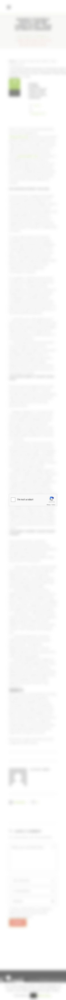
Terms (53, 504)
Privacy (48, 504)
